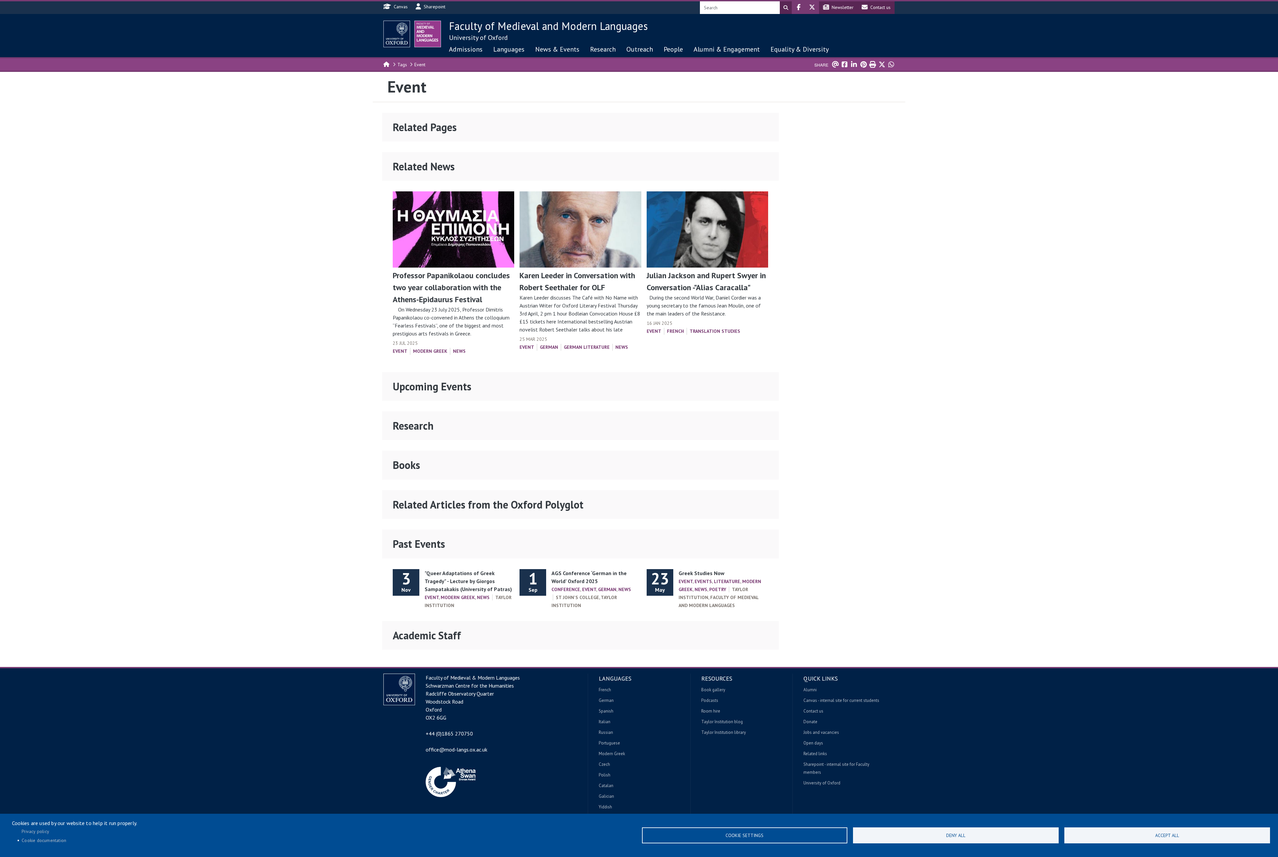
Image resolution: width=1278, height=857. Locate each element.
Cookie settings (744, 835)
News (459, 351)
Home (386, 64)
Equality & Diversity (799, 49)
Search (786, 7)
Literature (727, 581)
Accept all (1167, 835)
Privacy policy (35, 831)
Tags (402, 65)
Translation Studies (715, 331)
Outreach (639, 49)
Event (419, 65)
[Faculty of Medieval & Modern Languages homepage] (427, 34)
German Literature (587, 347)
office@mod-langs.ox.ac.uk (456, 749)
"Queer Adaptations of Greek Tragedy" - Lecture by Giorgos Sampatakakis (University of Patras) (468, 581)
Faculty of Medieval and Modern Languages (548, 26)
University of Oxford (478, 37)
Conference (565, 589)
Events (703, 581)
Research (603, 49)
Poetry (717, 589)
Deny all (955, 835)
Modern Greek (430, 351)
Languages (509, 49)
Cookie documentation (44, 840)
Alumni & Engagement (727, 49)
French (675, 331)
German (549, 347)
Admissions (466, 49)
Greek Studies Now (702, 573)
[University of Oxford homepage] (396, 34)
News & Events (557, 49)
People (673, 49)
